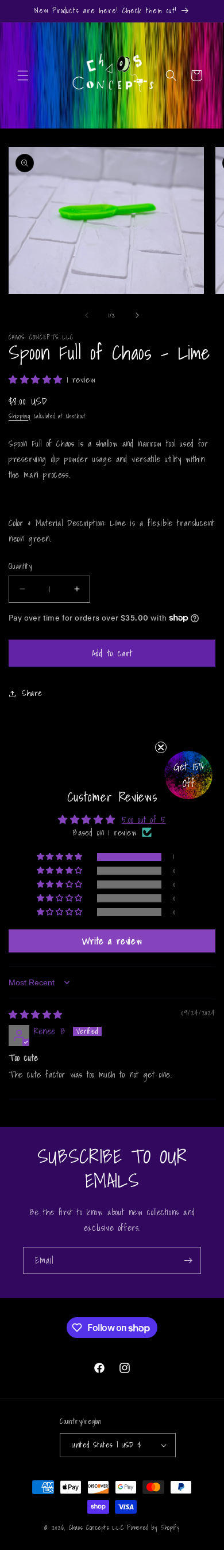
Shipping (19, 416)
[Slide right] (137, 315)
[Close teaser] (161, 747)
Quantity (20, 566)
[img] (36, 1014)
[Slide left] (86, 315)
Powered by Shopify (153, 1527)
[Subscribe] (187, 1260)
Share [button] (32, 693)
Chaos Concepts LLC (96, 1527)
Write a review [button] (112, 940)
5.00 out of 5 (144, 819)
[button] (23, 75)
